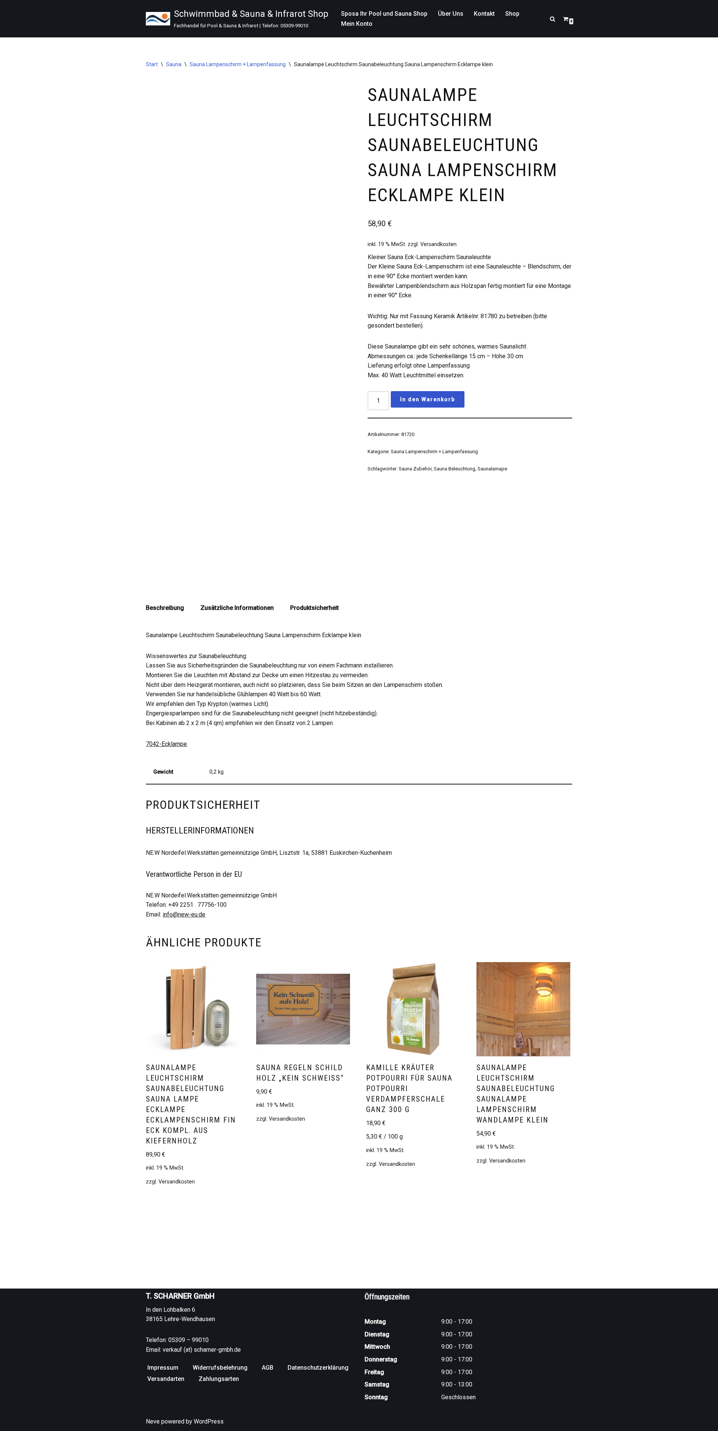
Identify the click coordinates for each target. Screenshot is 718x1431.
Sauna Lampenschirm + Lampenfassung (238, 64)
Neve (153, 1421)
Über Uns (450, 13)
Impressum (162, 1367)
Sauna (173, 64)
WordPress (209, 1421)
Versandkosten (438, 244)
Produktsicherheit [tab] (314, 607)
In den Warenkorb (427, 399)
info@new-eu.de (184, 914)
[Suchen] (552, 19)
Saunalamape (492, 469)
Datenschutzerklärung (318, 1367)
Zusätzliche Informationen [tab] (237, 607)
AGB (267, 1367)
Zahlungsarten (219, 1378)
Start (152, 64)
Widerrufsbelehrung (220, 1367)
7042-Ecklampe (166, 743)
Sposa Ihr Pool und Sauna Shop (384, 13)
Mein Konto (356, 23)
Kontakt (484, 13)
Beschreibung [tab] (165, 607)
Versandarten (165, 1378)
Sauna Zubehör (415, 469)
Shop (512, 13)
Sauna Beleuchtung (454, 469)
